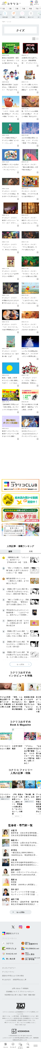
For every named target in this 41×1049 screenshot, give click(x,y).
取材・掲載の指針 (29, 995)
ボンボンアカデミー (9, 968)
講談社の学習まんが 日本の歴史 (13, 976)
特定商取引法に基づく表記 (13, 995)
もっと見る (20, 664)
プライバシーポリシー (27, 991)
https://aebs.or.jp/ (20, 1024)
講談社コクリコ (5, 799)
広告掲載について (11, 991)
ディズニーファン (8, 972)
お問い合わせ (16, 988)
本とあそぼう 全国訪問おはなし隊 (14, 979)
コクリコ (17, 816)
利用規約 (25, 988)
